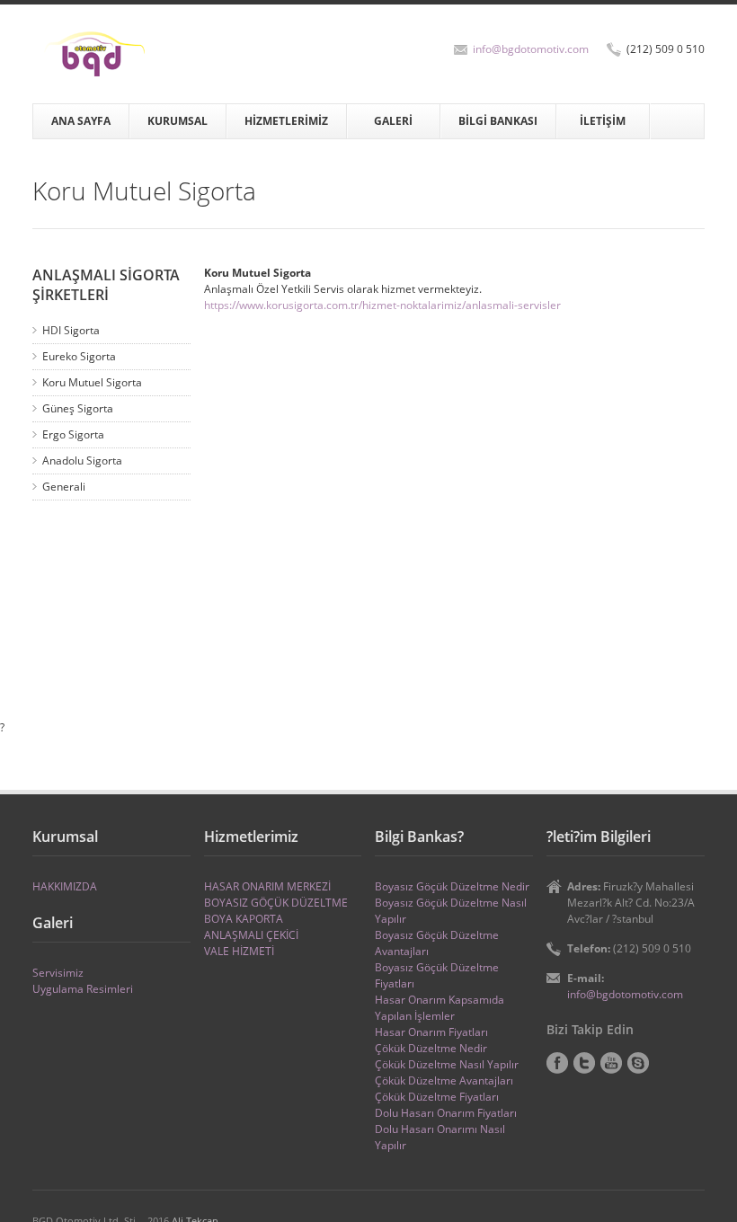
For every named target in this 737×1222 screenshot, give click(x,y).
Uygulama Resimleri (82, 988)
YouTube (611, 1063)
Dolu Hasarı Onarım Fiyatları (446, 1112)
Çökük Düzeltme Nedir (431, 1048)
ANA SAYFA (81, 120)
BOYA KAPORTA (243, 918)
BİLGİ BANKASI (497, 120)
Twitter (584, 1063)
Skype (638, 1063)
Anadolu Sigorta (82, 460)
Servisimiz (58, 972)
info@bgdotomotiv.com (531, 49)
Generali (63, 486)
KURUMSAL (177, 120)
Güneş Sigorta (77, 408)
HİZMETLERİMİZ (286, 120)
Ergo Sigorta (73, 434)
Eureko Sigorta (79, 356)
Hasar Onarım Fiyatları (431, 1032)
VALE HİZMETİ (239, 951)
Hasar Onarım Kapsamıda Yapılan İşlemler (439, 1007)
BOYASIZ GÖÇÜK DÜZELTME (276, 902)
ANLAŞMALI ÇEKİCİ (251, 935)
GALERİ (393, 120)
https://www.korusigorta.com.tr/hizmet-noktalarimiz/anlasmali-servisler (382, 305)
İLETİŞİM (603, 120)
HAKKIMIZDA (64, 886)
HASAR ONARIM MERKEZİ (267, 886)
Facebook (557, 1063)
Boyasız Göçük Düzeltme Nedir (452, 886)
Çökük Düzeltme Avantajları (444, 1080)
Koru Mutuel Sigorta (92, 382)
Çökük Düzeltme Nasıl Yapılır (447, 1064)
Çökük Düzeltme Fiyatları (437, 1096)
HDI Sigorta (71, 330)
